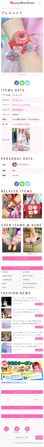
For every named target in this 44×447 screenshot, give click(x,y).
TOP (39, 437)
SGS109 (8, 411)
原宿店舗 (36, 399)
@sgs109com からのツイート (13, 382)
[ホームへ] (22, 3)
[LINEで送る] (22, 82)
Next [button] (40, 207)
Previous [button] (4, 207)
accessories (30, 283)
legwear (7, 280)
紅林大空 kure (23, 164)
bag (4, 283)
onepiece (7, 276)
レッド (14, 124)
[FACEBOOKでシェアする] (16, 82)
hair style (29, 287)
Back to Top (22, 437)
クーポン (22, 399)
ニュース (8, 395)
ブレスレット (17, 100)
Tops (5, 272)
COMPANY (22, 411)
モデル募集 (8, 420)
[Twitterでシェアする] (27, 82)
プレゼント (8, 403)
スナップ (8, 399)
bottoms (28, 276)
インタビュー (22, 395)
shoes (26, 280)
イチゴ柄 (25, 124)
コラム (8, 423)
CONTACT (36, 411)
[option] (22, 47)
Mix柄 (19, 124)
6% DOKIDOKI (17, 109)
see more (22, 258)
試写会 (35, 395)
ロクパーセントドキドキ (21, 105)
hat (4, 287)
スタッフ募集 (22, 420)
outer (26, 272)
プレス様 (36, 420)
